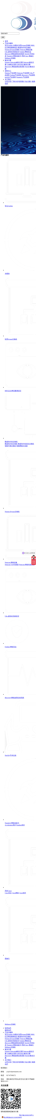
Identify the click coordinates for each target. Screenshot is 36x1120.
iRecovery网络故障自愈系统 (14, 54)
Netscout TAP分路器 (12, 564)
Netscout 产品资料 (23, 73)
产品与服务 (9, 43)
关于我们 (8, 79)
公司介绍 (8, 81)
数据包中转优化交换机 (26, 444)
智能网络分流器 (22, 446)
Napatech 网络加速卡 (14, 56)
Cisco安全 (8, 893)
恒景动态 (8, 1028)
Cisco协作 (22, 893)
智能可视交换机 (10, 446)
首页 (6, 41)
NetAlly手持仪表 (10, 755)
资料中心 (8, 71)
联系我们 (21, 81)
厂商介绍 (15, 81)
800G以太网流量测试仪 (13, 391)
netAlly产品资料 (10, 77)
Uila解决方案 (11, 64)
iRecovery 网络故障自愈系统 (14, 66)
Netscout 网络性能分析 (27, 564)
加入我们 (28, 81)
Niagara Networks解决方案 (14, 62)
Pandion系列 (20, 825)
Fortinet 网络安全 (25, 52)
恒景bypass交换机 (24, 45)
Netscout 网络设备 (26, 49)
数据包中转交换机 (24, 47)
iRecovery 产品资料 (28, 75)
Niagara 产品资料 (11, 73)
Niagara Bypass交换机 (12, 49)
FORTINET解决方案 (23, 64)
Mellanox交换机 (10, 58)
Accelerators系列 (10, 825)
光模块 (15, 45)
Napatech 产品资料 (22, 77)
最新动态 (8, 1030)
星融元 (31, 56)
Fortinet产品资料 (15, 75)
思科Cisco (25, 56)
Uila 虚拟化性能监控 (12, 52)
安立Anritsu (9, 45)
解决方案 (8, 60)
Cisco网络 (15, 893)
